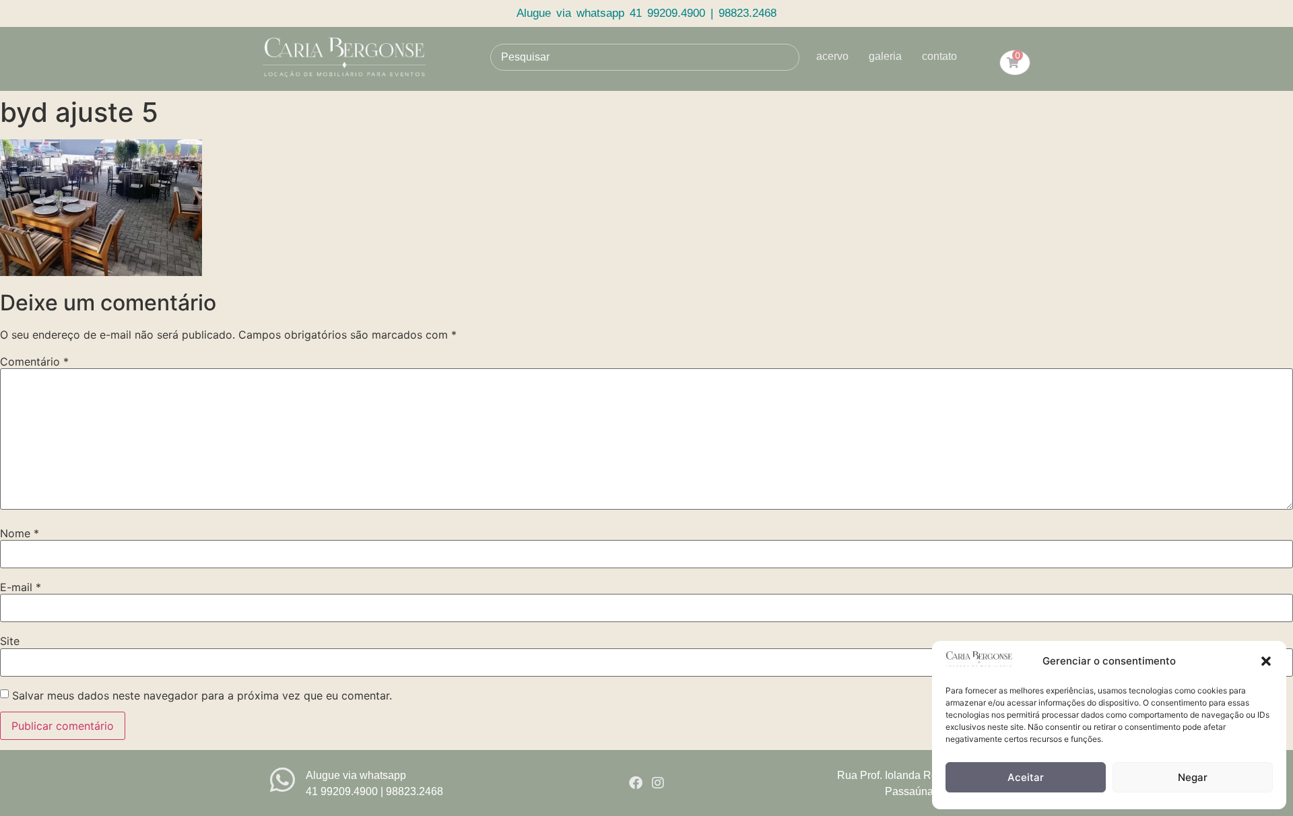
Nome (19, 533)
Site (10, 641)
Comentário (34, 361)
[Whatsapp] (282, 780)
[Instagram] (658, 783)
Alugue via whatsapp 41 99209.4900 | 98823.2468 (646, 13)
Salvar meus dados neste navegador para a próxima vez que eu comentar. (202, 695)
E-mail (20, 587)
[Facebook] (635, 783)
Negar (1192, 777)
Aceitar (1025, 777)
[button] (1266, 661)
